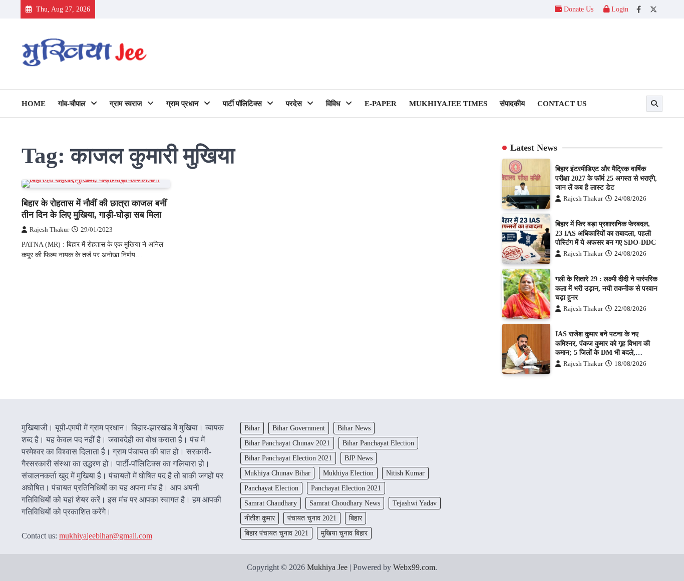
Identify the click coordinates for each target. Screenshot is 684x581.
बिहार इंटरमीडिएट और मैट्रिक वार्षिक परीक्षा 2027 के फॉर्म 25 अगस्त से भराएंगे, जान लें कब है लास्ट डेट (606, 178)
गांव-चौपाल (72, 104)
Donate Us (578, 9)
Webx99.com (414, 567)
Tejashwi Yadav (415, 503)
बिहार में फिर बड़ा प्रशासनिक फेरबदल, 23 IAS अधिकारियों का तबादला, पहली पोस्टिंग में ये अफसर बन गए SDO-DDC (605, 233)
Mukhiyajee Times (448, 104)
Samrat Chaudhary (270, 503)
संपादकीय (512, 104)
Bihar (252, 428)
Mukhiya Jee (327, 567)
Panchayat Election (271, 488)
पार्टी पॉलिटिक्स (242, 104)
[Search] (654, 103)
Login (618, 9)
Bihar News (354, 428)
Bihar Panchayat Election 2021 (288, 458)
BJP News (359, 458)
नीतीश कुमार (259, 518)
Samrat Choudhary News (344, 503)
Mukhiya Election (348, 473)
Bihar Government (298, 428)
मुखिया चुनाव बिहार (344, 533)
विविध (333, 104)
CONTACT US (561, 104)
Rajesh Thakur (49, 229)
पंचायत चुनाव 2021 (311, 518)
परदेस (294, 104)
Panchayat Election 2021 (346, 488)
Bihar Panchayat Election (378, 443)
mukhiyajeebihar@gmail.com (105, 535)
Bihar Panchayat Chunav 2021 (287, 443)
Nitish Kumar (405, 473)
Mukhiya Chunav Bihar (277, 473)
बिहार (355, 518)
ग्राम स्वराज (126, 104)
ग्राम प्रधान (182, 104)
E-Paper (381, 104)
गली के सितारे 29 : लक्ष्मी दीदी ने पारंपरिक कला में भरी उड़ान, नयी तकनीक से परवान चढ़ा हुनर (606, 288)
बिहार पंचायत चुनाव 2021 (276, 533)
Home (34, 104)
